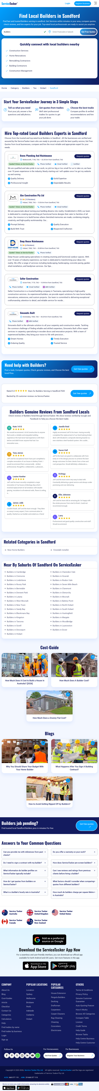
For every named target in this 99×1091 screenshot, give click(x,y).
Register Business (83, 3)
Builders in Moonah (61, 597)
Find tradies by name (10, 1027)
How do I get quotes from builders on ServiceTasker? (19, 883)
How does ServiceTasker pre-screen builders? (72, 863)
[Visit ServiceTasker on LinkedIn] (27, 1055)
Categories (6, 1015)
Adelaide (30, 1011)
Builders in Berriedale (16, 588)
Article (4, 1002)
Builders (26, 88)
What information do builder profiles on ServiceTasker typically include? (20, 872)
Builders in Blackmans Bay (18, 613)
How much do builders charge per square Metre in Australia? (73, 893)
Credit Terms (81, 1026)
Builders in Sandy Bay (16, 609)
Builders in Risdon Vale (62, 580)
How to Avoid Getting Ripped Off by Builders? (49, 804)
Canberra (30, 1015)
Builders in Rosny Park (16, 584)
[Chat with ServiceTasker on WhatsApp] (37, 1055)
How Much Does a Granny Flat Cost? (49, 718)
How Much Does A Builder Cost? (74, 680)
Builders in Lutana (14, 597)
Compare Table (82, 1018)
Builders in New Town (16, 605)
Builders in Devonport (16, 630)
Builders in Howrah (61, 576)
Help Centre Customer (85, 1043)
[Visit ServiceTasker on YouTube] (32, 1055)
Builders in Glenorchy (62, 592)
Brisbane (30, 1002)
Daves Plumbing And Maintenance (36, 155)
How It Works (82, 1010)
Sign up (5, 1039)
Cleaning (55, 1022)
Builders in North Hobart (63, 605)
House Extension (58, 993)
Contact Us (6, 1011)
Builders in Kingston (15, 617)
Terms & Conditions (84, 990)
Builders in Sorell (14, 626)
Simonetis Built (27, 313)
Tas (34, 88)
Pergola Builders (58, 997)
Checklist (6, 1006)
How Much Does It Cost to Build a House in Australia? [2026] (24, 682)
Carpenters (55, 1010)
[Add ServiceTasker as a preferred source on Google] (49, 939)
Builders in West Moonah (17, 601)
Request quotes (83, 156)
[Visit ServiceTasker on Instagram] (22, 1055)
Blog (3, 994)
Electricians (56, 1030)
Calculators (6, 1019)
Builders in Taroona (15, 621)
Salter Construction (29, 278)
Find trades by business (12, 1031)
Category (15, 88)
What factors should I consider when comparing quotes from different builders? (73, 883)
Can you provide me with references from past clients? (23, 853)
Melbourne (30, 998)
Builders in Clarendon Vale (64, 572)
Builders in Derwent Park (17, 592)
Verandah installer (61, 550)
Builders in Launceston (62, 626)
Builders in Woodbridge (62, 621)
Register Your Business (76, 1056)
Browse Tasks (82, 1034)
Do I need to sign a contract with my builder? (22, 863)
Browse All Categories (85, 1014)
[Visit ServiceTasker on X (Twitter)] (17, 1055)
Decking (54, 1001)
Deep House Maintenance (31, 241)
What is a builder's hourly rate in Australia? (21, 892)
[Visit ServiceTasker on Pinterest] (11, 1055)
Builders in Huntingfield (62, 613)
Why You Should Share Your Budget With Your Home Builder (25, 768)
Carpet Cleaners (58, 1014)
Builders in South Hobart (63, 609)
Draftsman (55, 1005)
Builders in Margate (61, 617)
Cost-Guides (7, 998)
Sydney (29, 994)
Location (30, 990)
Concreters (56, 1026)
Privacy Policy (82, 994)
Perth (28, 1006)
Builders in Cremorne (16, 576)
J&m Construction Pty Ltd (32, 195)
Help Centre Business (85, 1038)
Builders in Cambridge (16, 572)
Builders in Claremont (62, 588)
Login (67, 3)
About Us (6, 990)
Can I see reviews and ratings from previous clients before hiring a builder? (72, 872)
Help (4, 1023)
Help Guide (80, 1030)
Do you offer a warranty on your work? (69, 852)
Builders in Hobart (14, 634)
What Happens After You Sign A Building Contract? (74, 768)
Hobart (43, 88)
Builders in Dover (60, 630)
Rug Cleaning (56, 1018)
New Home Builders (16, 550)
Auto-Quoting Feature (85, 1005)
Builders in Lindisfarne (16, 580)
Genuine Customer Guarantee (84, 1000)
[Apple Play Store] (36, 965)
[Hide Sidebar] (95, 3)
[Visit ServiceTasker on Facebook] (6, 1055)
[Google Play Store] (63, 965)
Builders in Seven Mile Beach (65, 584)
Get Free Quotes (51, 1056)
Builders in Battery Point (63, 601)
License (79, 1022)
